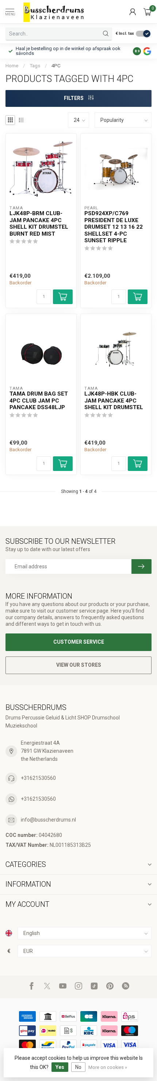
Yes (59, 1067)
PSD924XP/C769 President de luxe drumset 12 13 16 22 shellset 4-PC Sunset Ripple (113, 227)
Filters (74, 98)
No (78, 1067)
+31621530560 (38, 778)
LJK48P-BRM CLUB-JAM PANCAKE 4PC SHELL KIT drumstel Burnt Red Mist (38, 223)
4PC (56, 65)
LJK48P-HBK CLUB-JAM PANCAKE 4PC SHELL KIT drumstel (113, 400)
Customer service (78, 642)
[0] (147, 11)
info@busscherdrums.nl (48, 820)
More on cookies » (107, 1067)
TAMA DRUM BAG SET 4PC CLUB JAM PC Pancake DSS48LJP (38, 400)
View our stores (78, 665)
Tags (35, 65)
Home (11, 65)
